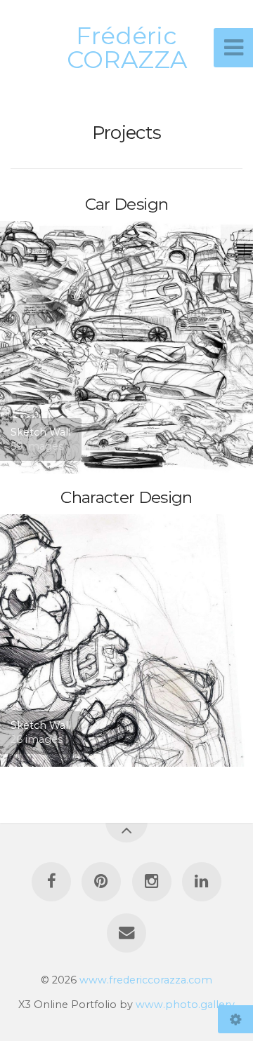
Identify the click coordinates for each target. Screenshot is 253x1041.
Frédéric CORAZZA (127, 47)
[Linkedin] (201, 881)
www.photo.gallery (185, 1004)
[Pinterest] (101, 881)
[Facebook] (51, 881)
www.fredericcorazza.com (145, 980)
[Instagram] (151, 881)
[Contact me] (126, 933)
